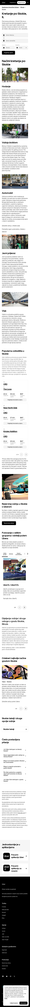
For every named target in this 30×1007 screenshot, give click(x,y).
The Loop (7, 389)
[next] (27, 553)
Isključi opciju (14, 1003)
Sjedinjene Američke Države (10, 7)
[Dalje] (24, 607)
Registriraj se (21, 2)
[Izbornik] (27, 2)
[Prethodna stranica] (21, 454)
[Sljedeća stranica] (26, 454)
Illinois (22, 7)
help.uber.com (21, 812)
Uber (3, 2)
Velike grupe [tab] (4, 554)
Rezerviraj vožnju (9, 523)
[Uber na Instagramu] (10, 976)
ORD (5, 384)
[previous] (24, 553)
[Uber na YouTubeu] (7, 976)
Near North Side (10, 408)
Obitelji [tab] (11, 554)
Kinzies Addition (10, 431)
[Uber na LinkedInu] (3, 976)
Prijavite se (13, 2)
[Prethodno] (20, 607)
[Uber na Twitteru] (14, 976)
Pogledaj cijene (8, 52)
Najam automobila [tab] (19, 554)
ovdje (5, 998)
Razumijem (23, 1003)
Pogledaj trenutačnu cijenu (15, 399)
